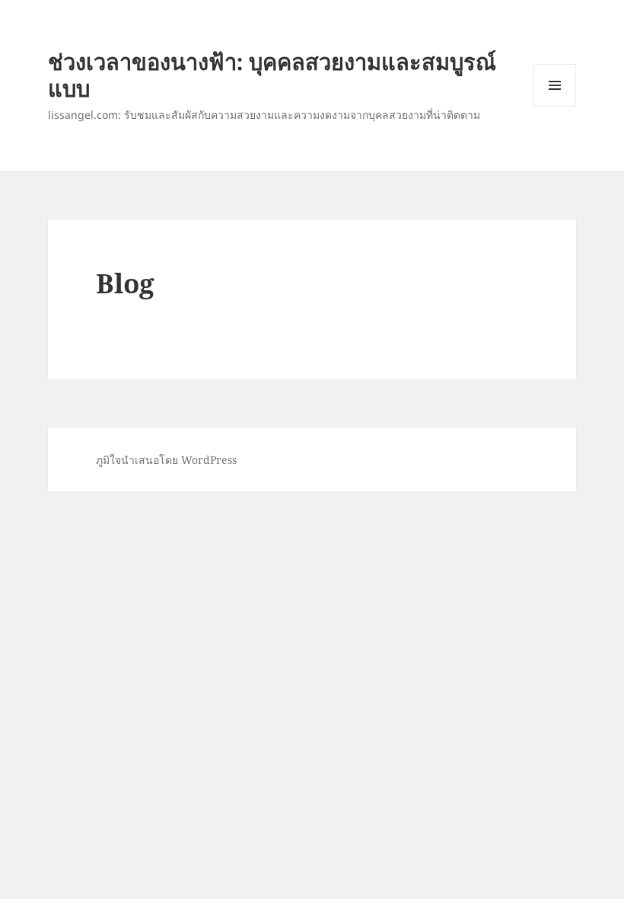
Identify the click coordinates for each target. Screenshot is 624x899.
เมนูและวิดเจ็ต (554, 85)
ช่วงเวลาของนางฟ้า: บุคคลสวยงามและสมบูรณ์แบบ (272, 74)
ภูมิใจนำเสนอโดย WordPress (166, 460)
